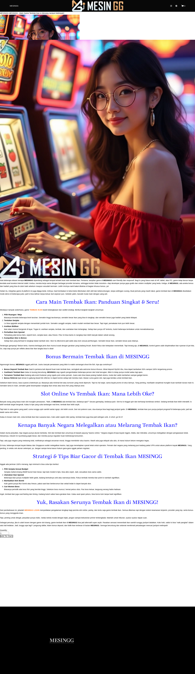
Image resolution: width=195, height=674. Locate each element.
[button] (6, 536)
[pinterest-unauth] (176, 6)
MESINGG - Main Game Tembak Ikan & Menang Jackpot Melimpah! (36, 13)
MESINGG (14, 6)
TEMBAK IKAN (36, 310)
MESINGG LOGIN (31, 510)
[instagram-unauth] (171, 6)
